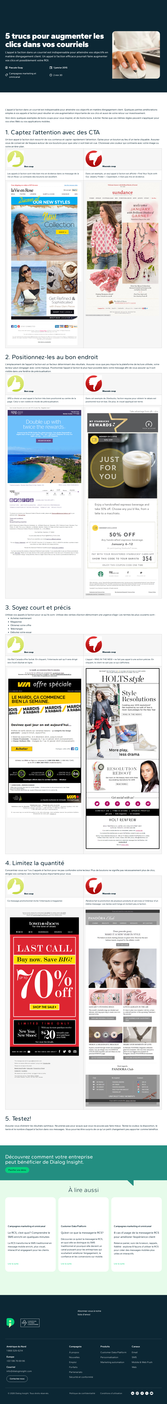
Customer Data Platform (113, 1352)
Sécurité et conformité (81, 1377)
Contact (156, 3)
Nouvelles (74, 1357)
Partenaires (142, 3)
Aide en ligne (125, 3)
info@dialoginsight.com (19, 1371)
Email (135, 1352)
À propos (74, 1352)
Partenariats (75, 1372)
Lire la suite (13, 1264)
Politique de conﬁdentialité (82, 1393)
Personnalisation (109, 1357)
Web (134, 1367)
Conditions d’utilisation (111, 1393)
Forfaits (73, 1367)
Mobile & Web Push (142, 1362)
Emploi (72, 1362)
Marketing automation (112, 1362)
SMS (134, 1357)
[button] (44, 12)
